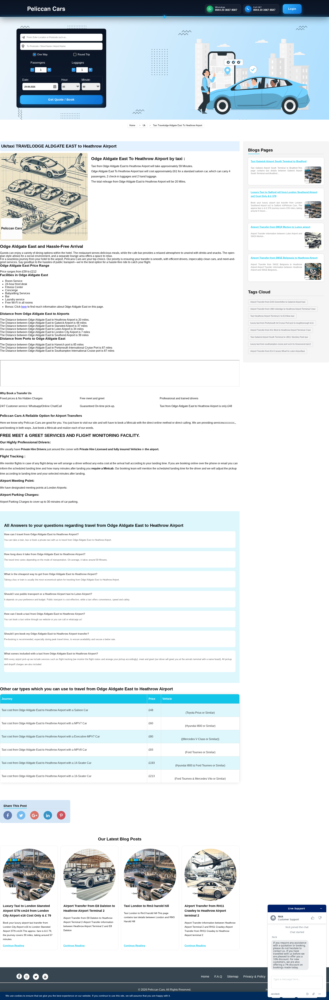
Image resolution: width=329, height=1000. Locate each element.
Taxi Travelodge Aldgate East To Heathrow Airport (177, 125)
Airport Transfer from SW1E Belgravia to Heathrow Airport (284, 257)
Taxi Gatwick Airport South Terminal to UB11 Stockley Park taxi (279, 337)
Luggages (78, 62)
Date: (25, 79)
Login (292, 8)
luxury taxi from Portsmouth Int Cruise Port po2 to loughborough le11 (282, 323)
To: (28, 46)
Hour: (64, 79)
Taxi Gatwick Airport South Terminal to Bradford (279, 161)
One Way (42, 54)
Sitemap (232, 976)
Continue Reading (13, 945)
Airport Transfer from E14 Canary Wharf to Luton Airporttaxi (277, 351)
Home (132, 125)
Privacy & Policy (254, 976)
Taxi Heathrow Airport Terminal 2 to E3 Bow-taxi (272, 316)
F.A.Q (218, 976)
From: (30, 37)
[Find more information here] (297, 951)
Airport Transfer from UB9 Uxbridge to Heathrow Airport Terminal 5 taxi (282, 309)
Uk (144, 125)
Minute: (86, 79)
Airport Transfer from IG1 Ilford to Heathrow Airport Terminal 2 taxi (280, 330)
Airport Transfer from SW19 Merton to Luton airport (280, 227)
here (24, 306)
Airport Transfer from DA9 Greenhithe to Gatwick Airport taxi (277, 302)
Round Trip (84, 54)
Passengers (38, 62)
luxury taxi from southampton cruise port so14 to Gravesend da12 (280, 344)
